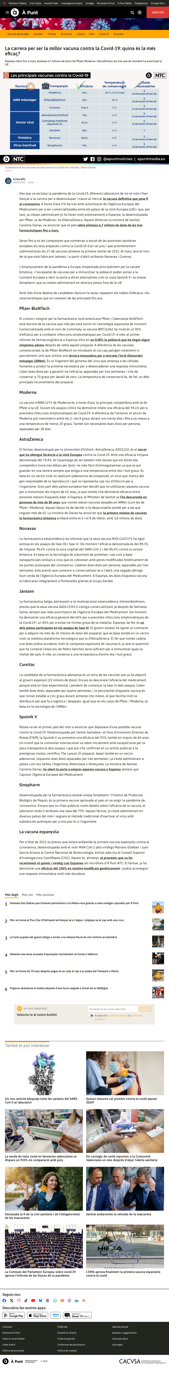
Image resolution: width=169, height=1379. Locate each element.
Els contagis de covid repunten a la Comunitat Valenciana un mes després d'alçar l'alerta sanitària (121, 1158)
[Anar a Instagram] (19, 1301)
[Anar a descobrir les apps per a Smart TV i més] (77, 1315)
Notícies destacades (18, 34)
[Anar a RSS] (84, 1301)
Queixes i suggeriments (124, 1332)
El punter (118, 34)
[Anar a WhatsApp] (55, 1301)
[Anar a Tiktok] (26, 1301)
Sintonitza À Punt (11, 1332)
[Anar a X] (12, 1301)
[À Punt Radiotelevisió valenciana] (19, 1361)
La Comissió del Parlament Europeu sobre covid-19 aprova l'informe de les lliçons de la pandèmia (40, 1273)
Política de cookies (67, 1350)
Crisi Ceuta (35, 3)
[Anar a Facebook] (4, 1301)
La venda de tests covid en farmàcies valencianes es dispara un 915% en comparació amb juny (41, 1158)
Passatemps (141, 3)
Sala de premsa (120, 1326)
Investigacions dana (71, 3)
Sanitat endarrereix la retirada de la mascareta (118, 1214)
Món (91, 34)
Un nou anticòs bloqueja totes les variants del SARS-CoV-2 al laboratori (41, 1100)
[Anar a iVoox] (63, 1301)
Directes (158, 12)
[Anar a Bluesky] (41, 1301)
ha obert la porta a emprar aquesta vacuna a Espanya (82, 769)
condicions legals (117, 1015)
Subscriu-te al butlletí (13, 1338)
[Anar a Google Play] (13, 1315)
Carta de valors (120, 1338)
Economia (66, 34)
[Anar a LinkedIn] (77, 1301)
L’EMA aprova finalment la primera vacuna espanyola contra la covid (123, 1273)
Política (52, 34)
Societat (38, 34)
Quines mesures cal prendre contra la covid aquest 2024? (121, 1100)
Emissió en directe (66, 1332)
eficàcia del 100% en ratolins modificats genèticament (80, 868)
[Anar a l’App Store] (37, 1315)
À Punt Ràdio (125, 3)
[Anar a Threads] (48, 1301)
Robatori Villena (17, 3)
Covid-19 (104, 34)
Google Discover (160, 3)
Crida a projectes (66, 1338)
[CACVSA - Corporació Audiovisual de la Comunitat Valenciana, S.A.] (143, 1361)
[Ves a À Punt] (24, 12)
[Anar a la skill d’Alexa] (56, 1315)
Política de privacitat (13, 1350)
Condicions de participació (71, 1344)
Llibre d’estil (8, 1344)
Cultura (80, 34)
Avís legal (117, 1344)
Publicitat (62, 1326)
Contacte (7, 1326)
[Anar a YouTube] (33, 1301)
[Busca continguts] (132, 13)
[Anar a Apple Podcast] (70, 1301)
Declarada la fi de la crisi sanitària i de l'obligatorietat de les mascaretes (42, 1216)
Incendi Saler (51, 3)
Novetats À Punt (106, 3)
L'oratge (89, 3)
